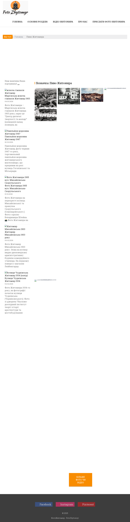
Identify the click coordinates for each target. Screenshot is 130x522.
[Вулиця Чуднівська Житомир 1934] (17, 274)
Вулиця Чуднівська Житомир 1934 (15, 279)
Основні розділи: (37, 21)
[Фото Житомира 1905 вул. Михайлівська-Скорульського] (17, 180)
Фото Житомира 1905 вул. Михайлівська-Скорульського (16, 188)
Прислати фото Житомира (109, 21)
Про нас (82, 21)
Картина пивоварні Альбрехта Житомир (41, 466)
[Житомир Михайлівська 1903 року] (17, 228)
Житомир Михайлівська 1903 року (15, 235)
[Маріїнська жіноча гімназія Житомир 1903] (17, 91)
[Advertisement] (65, 59)
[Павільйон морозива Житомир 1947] (17, 132)
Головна (17, 21)
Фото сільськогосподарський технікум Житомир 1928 (68, 90)
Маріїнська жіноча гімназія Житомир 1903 (17, 97)
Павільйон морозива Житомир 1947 (16, 138)
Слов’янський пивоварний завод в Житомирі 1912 (90, 98)
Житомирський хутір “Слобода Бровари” (114, 276)
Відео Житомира (63, 21)
